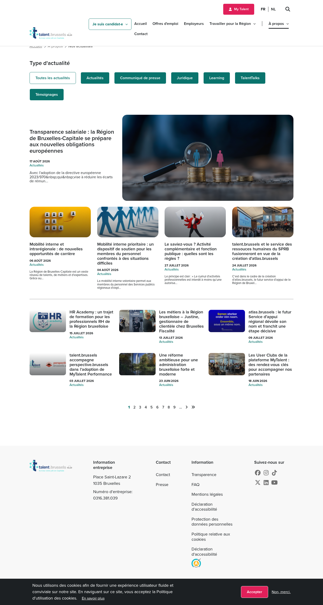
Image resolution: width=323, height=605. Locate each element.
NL (273, 9)
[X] (258, 482)
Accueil (140, 23)
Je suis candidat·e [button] (107, 24)
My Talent (241, 9)
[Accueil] (55, 514)
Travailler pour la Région (230, 23)
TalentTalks (250, 78)
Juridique (185, 78)
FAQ (196, 484)
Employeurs (194, 23)
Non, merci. (281, 592)
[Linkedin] (266, 482)
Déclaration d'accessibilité (204, 507)
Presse (162, 484)
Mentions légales (207, 494)
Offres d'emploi (165, 23)
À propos (276, 23)
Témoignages (46, 94)
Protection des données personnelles (212, 521)
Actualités (95, 78)
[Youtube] (274, 482)
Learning (216, 78)
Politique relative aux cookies (211, 536)
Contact (141, 34)
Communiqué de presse (140, 78)
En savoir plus (93, 598)
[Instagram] (266, 473)
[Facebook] (258, 473)
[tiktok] (274, 473)
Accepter (254, 592)
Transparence (204, 475)
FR (263, 9)
